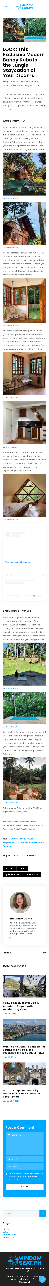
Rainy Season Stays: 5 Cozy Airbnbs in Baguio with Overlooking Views (21, 1006)
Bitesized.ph (24, 1282)
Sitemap (24, 1279)
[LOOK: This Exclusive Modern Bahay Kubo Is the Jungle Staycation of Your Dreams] (25, 902)
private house (12, 874)
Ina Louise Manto (14, 85)
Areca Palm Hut (12, 198)
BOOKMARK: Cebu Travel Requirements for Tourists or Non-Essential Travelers (23, 842)
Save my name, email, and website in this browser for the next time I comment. (26, 1176)
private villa (32, 874)
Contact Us (22, 1276)
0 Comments (30, 855)
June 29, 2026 (9, 1013)
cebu (22, 868)
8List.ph (36, 1279)
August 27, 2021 (10, 855)
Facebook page (28, 829)
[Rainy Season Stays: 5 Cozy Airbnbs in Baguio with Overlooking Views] (24, 986)
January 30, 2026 (11, 1101)
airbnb (9, 868)
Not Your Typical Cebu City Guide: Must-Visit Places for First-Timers (21, 1093)
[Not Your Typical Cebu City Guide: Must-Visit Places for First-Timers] (24, 1073)
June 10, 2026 (9, 1057)
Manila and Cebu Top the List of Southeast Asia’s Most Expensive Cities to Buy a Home (24, 1050)
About (10, 1276)
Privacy (12, 1279)
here (24, 811)
